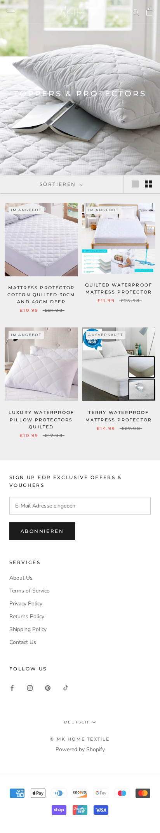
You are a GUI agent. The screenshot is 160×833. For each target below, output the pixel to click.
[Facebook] (12, 687)
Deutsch (76, 722)
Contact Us (22, 642)
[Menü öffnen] (11, 11)
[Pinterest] (47, 687)
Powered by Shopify (80, 749)
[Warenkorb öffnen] (149, 12)
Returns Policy (26, 616)
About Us (21, 578)
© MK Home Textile (80, 739)
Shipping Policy (28, 629)
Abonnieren (42, 531)
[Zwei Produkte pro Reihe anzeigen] (148, 183)
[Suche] (135, 12)
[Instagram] (30, 687)
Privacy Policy (25, 603)
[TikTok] (65, 687)
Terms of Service (29, 590)
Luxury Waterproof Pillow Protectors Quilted (41, 419)
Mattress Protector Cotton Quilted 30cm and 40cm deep (41, 294)
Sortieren (59, 184)
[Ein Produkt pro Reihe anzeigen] (135, 183)
